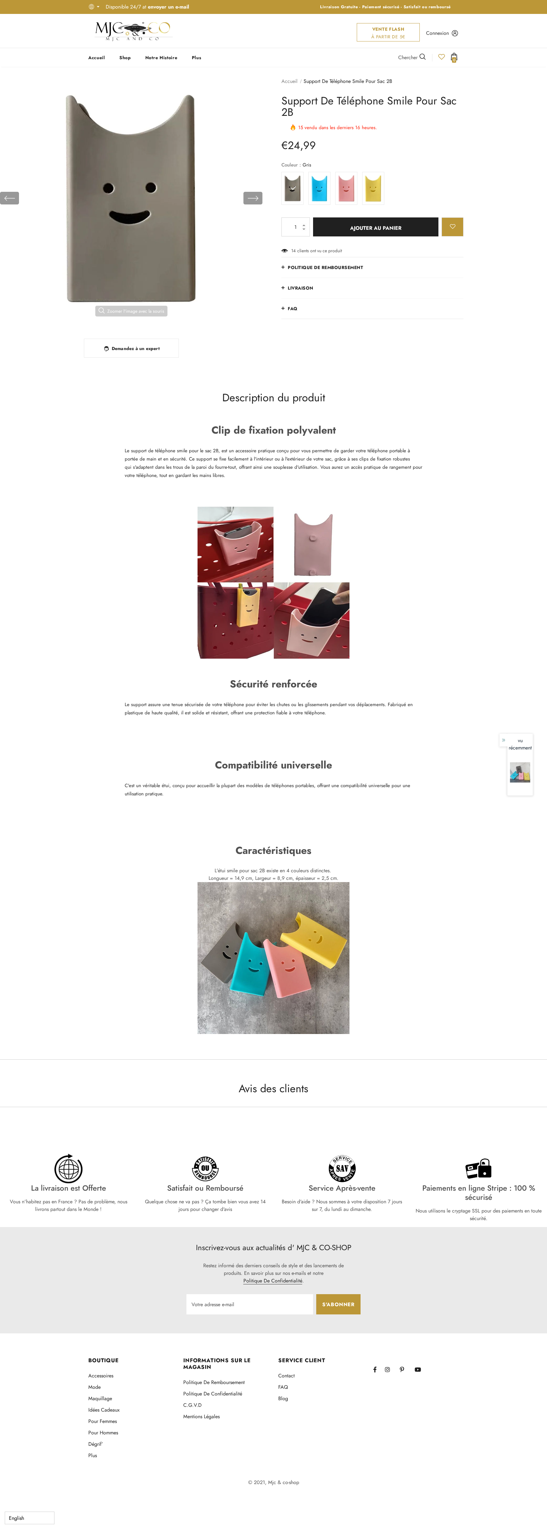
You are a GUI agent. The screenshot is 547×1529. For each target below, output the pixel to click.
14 (293, 251)
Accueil (289, 81)
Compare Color (240, 320)
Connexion (437, 33)
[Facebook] (379, 1369)
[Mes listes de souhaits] (441, 58)
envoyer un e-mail (168, 6)
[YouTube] (420, 1369)
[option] (131, 198)
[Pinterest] (405, 1369)
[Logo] (133, 30)
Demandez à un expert (136, 348)
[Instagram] (390, 1369)
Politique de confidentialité (272, 1280)
